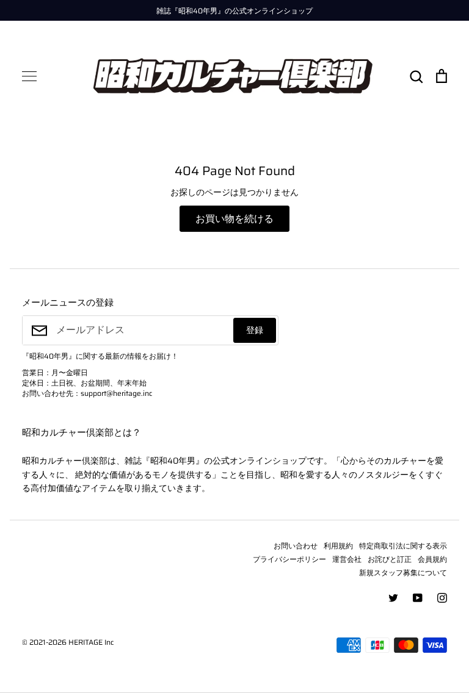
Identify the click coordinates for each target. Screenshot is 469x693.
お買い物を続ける (234, 218)
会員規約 (432, 559)
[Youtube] (417, 598)
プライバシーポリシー (289, 559)
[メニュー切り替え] (29, 76)
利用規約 (338, 545)
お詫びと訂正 (390, 559)
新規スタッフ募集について (403, 572)
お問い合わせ (296, 545)
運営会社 (347, 559)
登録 (254, 330)
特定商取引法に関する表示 (403, 545)
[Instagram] (442, 598)
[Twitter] (393, 598)
